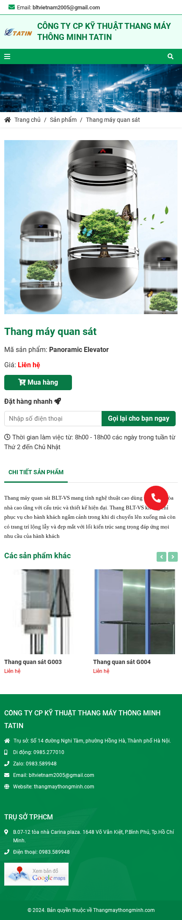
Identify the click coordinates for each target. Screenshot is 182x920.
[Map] (36, 874)
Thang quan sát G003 (33, 661)
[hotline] (155, 497)
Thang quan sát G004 (122, 661)
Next (173, 557)
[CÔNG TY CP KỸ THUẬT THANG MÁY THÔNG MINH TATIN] (18, 32)
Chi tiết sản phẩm (35, 472)
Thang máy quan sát (113, 119)
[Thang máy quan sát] (91, 227)
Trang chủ (27, 119)
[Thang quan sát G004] (135, 611)
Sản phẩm (63, 119)
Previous (161, 557)
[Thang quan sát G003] (46, 611)
